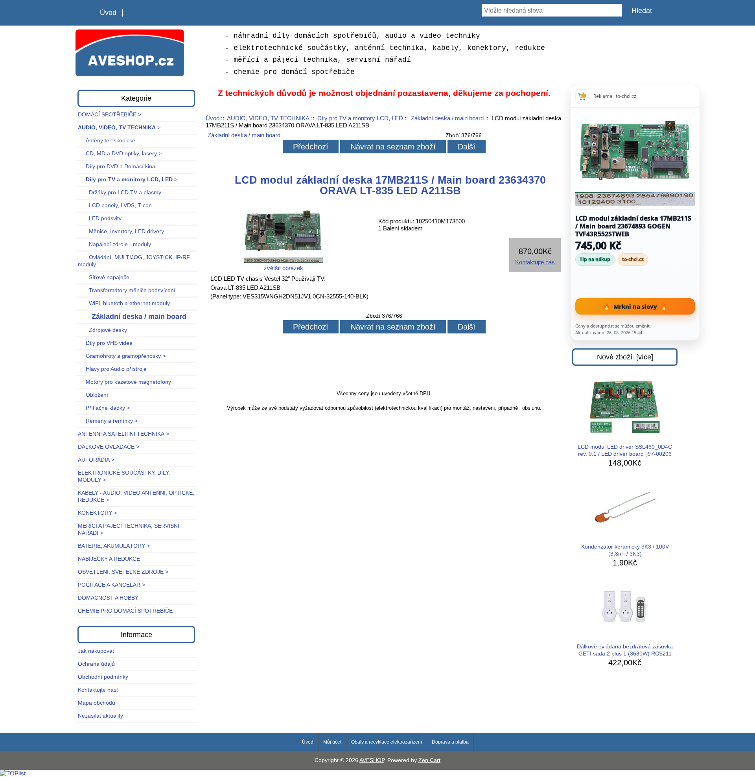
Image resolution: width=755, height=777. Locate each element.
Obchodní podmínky (103, 677)
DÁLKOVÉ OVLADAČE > (108, 447)
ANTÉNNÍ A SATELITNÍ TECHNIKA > (123, 434)
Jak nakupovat (96, 651)
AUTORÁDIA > (96, 460)
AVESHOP (371, 760)
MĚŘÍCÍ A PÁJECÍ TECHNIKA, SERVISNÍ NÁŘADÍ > (128, 529)
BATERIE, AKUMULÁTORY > (114, 546)
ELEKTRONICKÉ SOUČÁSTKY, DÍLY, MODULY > (124, 476)
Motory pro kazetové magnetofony (124, 382)
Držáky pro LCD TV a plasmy (119, 192)
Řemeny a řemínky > (108, 421)
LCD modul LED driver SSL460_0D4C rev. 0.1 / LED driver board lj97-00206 (625, 450)
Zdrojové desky (102, 330)
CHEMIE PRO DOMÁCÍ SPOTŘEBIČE (125, 611)
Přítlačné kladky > (104, 408)
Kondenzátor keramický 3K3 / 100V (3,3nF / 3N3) (625, 550)
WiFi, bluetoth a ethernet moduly (124, 303)
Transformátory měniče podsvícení (126, 290)
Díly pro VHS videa (105, 343)
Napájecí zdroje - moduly (114, 244)
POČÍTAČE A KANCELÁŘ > (111, 585)
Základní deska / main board (447, 118)
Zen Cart (429, 760)
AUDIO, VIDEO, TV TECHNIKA (268, 118)
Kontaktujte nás (535, 262)
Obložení (93, 395)
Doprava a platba (450, 742)
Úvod (108, 13)
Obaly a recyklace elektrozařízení (386, 742)
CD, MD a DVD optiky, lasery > (120, 154)
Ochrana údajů (96, 664)
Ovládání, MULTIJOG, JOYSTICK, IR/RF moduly (134, 260)
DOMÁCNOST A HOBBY (108, 598)
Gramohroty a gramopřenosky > (122, 356)
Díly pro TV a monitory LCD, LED (360, 118)
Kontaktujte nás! (98, 690)
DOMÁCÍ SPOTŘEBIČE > (109, 115)
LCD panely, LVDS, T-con (115, 205)
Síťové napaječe (103, 277)
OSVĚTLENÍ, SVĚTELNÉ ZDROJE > (123, 572)
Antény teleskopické (106, 141)
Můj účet (332, 742)
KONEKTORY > (97, 513)
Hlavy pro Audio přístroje (112, 369)
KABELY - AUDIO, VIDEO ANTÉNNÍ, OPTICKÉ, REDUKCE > (136, 496)
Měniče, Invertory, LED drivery (121, 231)
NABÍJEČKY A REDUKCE (109, 559)
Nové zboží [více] (625, 357)
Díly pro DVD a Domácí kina (116, 166)
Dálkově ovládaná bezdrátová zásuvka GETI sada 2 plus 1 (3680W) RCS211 (625, 650)
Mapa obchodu (96, 703)
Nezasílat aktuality (100, 716)
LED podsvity (100, 218)
